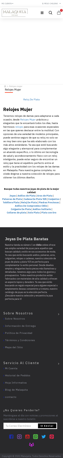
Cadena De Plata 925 (35, 199)
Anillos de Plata (26, 195)
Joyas (12, 195)
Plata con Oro (48, 212)
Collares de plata (16, 212)
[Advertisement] (31, 50)
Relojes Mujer (28, 119)
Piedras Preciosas (49, 202)
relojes (19, 126)
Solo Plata (34, 212)
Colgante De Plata (21, 209)
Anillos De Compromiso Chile (31, 205)
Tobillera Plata (11, 202)
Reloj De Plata (29, 202)
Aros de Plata (44, 195)
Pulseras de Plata (12, 199)
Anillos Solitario (42, 209)
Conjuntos (53, 199)
